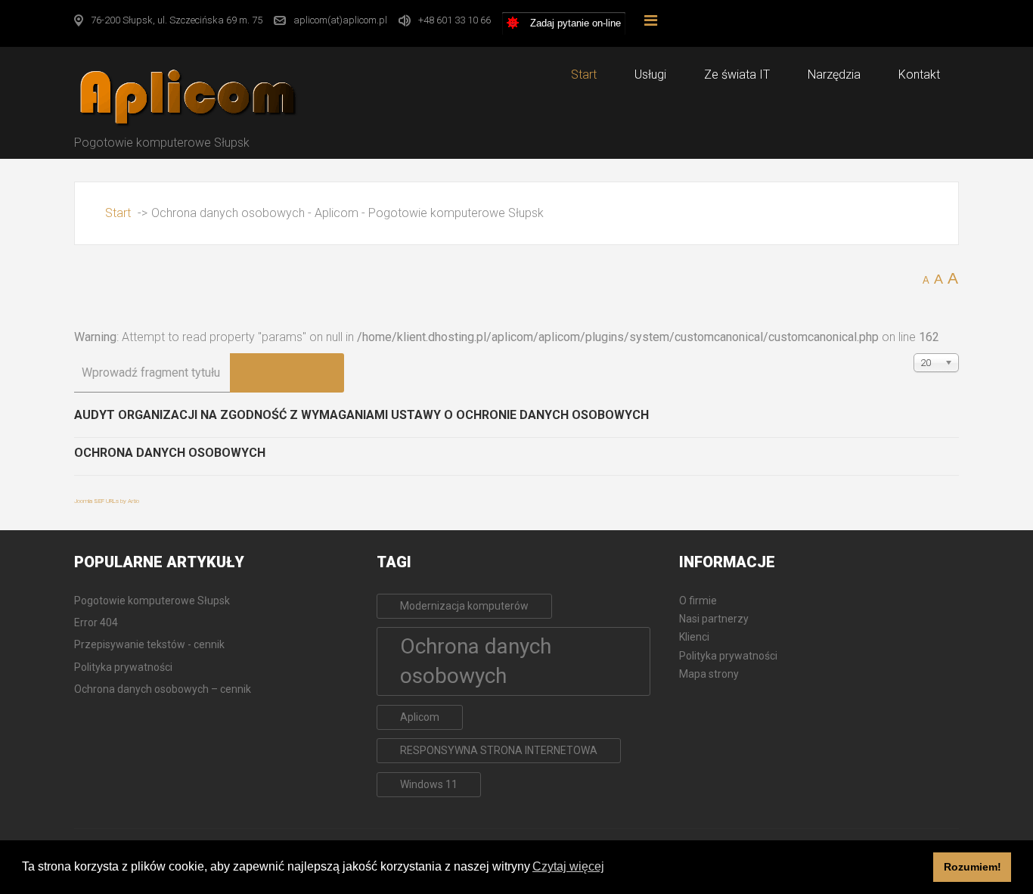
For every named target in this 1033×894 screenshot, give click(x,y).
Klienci (694, 637)
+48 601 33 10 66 (454, 20)
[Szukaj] (258, 373)
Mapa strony (709, 674)
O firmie (698, 600)
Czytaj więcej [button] (568, 866)
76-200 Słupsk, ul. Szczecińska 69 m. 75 (176, 20)
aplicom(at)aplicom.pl (340, 20)
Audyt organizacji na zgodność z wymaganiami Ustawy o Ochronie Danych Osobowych (361, 415)
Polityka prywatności (728, 656)
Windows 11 (429, 784)
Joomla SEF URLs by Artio (106, 501)
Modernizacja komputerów (464, 606)
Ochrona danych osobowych (169, 452)
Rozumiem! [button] (972, 867)
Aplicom (419, 717)
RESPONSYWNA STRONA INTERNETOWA (498, 750)
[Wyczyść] (315, 373)
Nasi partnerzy (714, 619)
